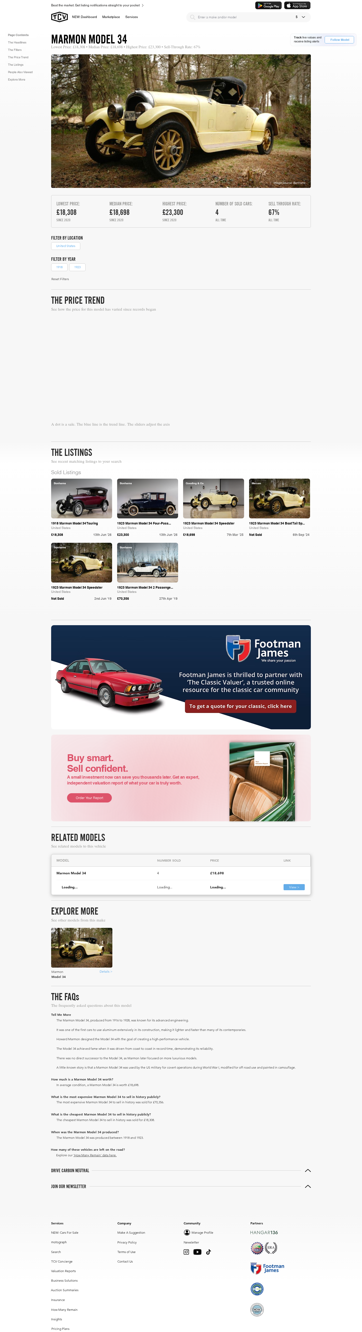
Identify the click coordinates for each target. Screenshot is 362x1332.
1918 (59, 267)
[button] (111, 17)
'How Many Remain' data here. (95, 1279)
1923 (77, 267)
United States (65, 246)
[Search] (192, 17)
